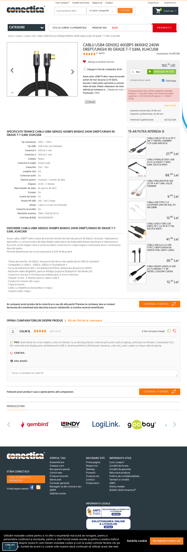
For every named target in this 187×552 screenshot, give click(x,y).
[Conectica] (26, 456)
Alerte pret (55, 480)
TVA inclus (171, 81)
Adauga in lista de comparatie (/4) (104, 69)
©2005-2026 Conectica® (122, 490)
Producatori (92, 483)
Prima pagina (93, 462)
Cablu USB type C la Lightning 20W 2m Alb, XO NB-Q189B (161, 205)
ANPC (112, 483)
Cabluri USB (29, 36)
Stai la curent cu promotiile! (70, 28)
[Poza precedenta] (12, 70)
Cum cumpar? (62, 3)
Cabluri (19, 36)
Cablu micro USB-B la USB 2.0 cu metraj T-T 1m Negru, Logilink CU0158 (161, 269)
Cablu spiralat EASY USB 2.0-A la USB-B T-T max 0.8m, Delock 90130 (160, 162)
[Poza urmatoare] (73, 72)
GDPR (53, 490)
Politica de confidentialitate (124, 476)
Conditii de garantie (120, 469)
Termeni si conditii (119, 480)
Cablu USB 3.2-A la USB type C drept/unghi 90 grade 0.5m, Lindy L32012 (160, 248)
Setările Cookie (58, 494)
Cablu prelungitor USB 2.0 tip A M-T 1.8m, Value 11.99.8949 (160, 183)
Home (11, 36)
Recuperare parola (60, 469)
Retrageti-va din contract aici (65, 487)
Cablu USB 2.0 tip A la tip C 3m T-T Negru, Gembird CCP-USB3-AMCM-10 (161, 141)
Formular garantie (59, 483)
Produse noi (99, 28)
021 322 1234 (170, 120)
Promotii (164, 28)
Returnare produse (119, 473)
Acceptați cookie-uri (166, 541)
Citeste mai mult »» (116, 90)
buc (138, 71)
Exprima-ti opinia (156, 304)
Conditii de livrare (80, 3)
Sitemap (90, 469)
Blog (115, 28)
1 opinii (100, 53)
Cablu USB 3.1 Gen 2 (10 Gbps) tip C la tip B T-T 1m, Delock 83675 (160, 226)
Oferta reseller (117, 487)
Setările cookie (137, 541)
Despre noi (97, 3)
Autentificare (57, 462)
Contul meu (56, 473)
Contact (109, 3)
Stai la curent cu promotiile (20, 479)
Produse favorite (59, 476)
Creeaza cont (57, 466)
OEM (96, 93)
